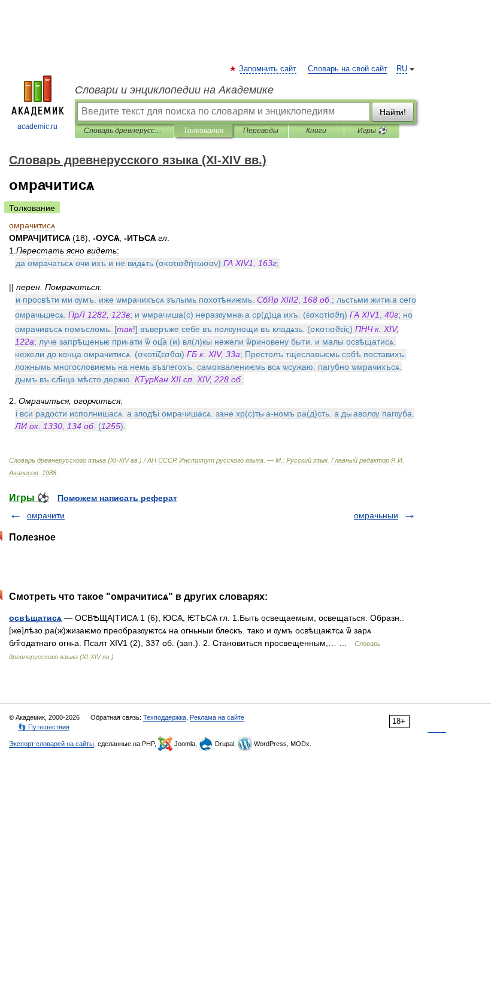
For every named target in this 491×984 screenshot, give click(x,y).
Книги (316, 130)
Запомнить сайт (268, 69)
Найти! (393, 112)
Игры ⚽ (372, 130)
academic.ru (37, 126)
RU (401, 69)
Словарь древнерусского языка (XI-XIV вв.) (124, 130)
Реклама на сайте (217, 717)
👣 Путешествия (43, 727)
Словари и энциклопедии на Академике (174, 90)
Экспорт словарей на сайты (51, 743)
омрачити (46, 515)
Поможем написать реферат (117, 498)
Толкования (203, 130)
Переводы (260, 130)
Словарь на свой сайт (347, 69)
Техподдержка (164, 717)
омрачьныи (376, 515)
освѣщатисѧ (35, 618)
